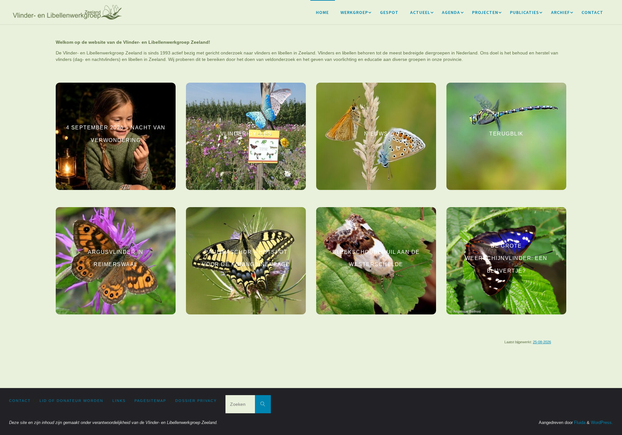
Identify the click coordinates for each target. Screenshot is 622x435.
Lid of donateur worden (71, 401)
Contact (20, 401)
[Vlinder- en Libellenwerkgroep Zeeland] (67, 12)
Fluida (579, 422)
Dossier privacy (196, 401)
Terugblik (506, 133)
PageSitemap (150, 401)
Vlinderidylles (246, 133)
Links (119, 401)
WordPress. (602, 422)
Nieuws (376, 133)
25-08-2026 (542, 342)
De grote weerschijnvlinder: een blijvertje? (506, 258)
